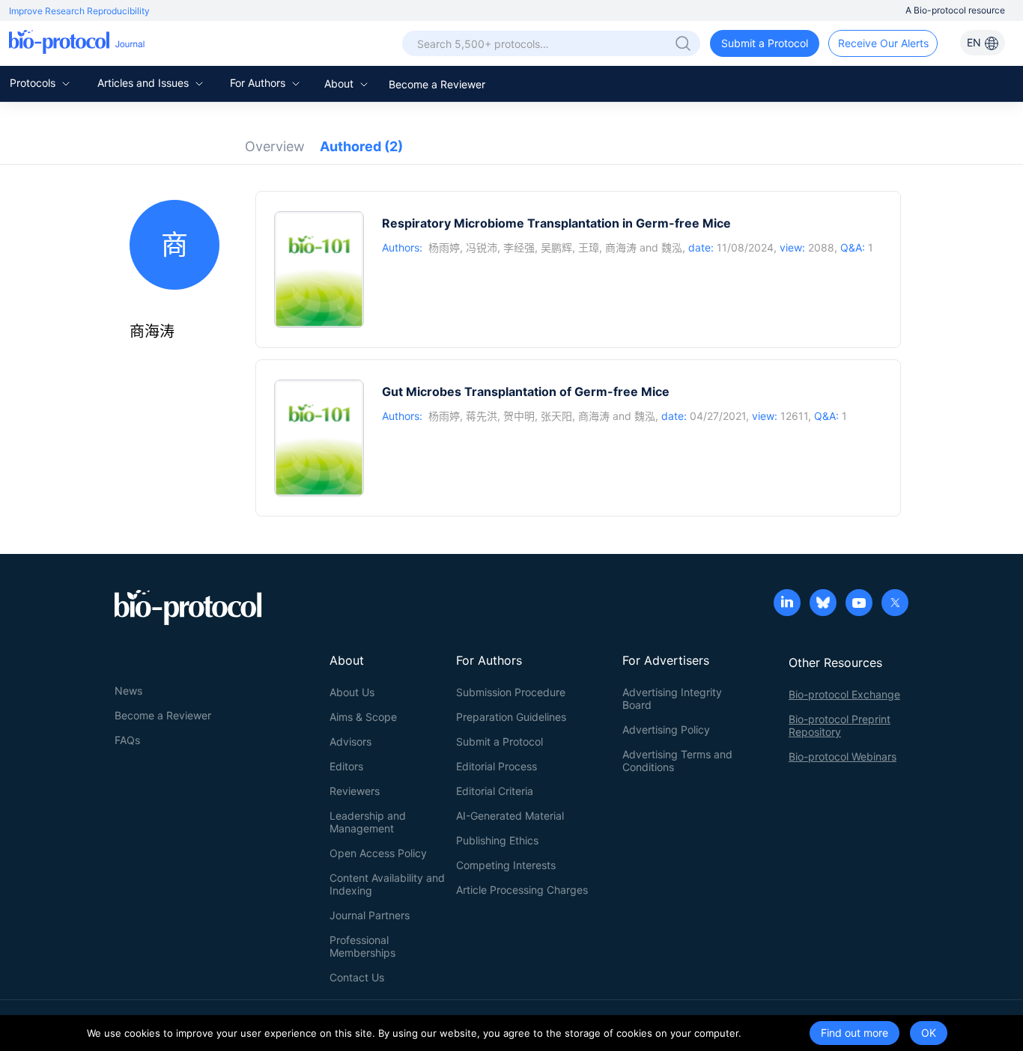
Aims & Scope (363, 716)
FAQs (127, 740)
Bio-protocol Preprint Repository (839, 725)
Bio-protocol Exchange (844, 694)
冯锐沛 (481, 247)
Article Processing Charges (522, 889)
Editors (346, 766)
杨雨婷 (444, 247)
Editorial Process (496, 766)
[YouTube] (859, 604)
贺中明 (519, 415)
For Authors (259, 82)
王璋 (588, 247)
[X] (894, 604)
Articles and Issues (144, 82)
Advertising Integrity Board (672, 698)
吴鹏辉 (556, 247)
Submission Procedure (510, 692)
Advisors (350, 741)
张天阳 (556, 415)
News (128, 690)
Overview (275, 146)
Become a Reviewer (437, 84)
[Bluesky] (823, 604)
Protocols (34, 82)
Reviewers (355, 791)
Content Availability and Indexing (387, 884)
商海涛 (621, 247)
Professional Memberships (362, 946)
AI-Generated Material (510, 815)
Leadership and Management (368, 822)
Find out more (854, 1032)
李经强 (519, 247)
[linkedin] (787, 604)
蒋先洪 (481, 415)
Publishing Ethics (497, 840)
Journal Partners (370, 915)
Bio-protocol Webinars (842, 756)
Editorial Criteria (494, 791)
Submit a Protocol (764, 43)
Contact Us (357, 977)
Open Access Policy (378, 853)
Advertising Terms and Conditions (677, 760)
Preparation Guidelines (511, 716)
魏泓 (671, 247)
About (340, 83)
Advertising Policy (666, 729)
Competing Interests (506, 865)
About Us (352, 692)
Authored (361, 146)
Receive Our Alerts (883, 43)
